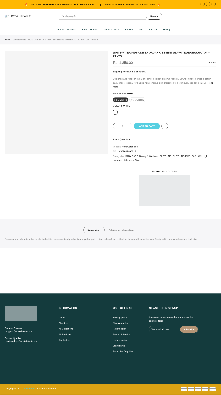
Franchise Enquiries (123, 351)
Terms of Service (121, 334)
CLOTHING (165, 156)
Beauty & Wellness (66, 29)
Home (7, 39)
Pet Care (153, 29)
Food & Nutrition (90, 29)
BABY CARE (131, 156)
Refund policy (120, 340)
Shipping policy (120, 323)
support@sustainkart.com (19, 331)
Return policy (119, 328)
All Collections (66, 328)
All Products (65, 334)
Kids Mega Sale (132, 160)
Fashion (129, 29)
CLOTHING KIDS (181, 156)
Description (94, 230)
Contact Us (64, 340)
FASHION (197, 156)
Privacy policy (120, 317)
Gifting (166, 29)
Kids (140, 29)
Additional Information (121, 230)
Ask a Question (121, 139)
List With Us (119, 345)
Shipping (117, 71)
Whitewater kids (130, 146)
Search (154, 16)
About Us (63, 323)
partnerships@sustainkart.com (21, 341)
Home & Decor (111, 29)
